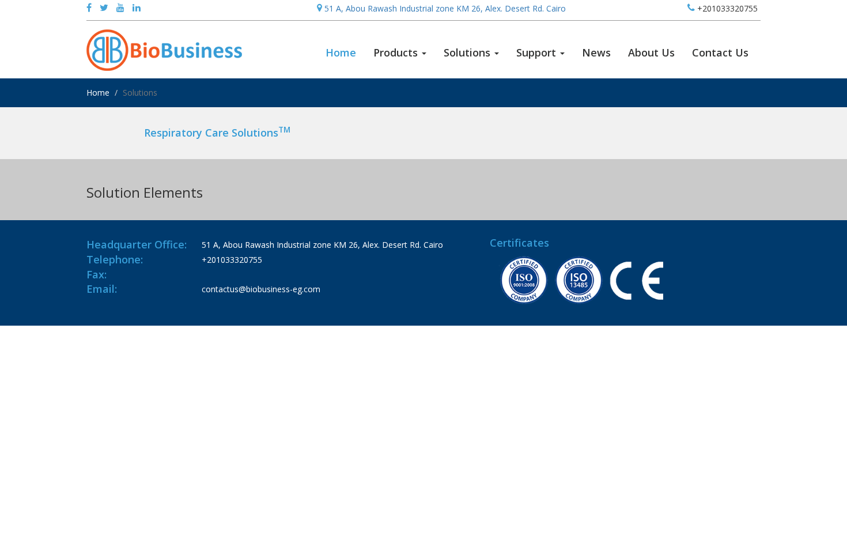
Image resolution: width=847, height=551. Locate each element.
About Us (651, 52)
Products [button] (397, 52)
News (596, 52)
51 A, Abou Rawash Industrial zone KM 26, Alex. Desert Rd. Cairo (444, 8)
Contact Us (720, 52)
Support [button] (537, 52)
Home (345, 52)
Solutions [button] (468, 52)
